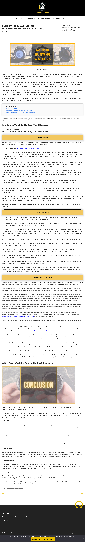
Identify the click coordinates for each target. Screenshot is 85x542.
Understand (36, 539)
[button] (68, 18)
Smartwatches (31, 18)
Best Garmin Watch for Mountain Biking (29, 148)
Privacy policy (48, 539)
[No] (83, 538)
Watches (19, 18)
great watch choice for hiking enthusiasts (35, 331)
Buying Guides (7, 488)
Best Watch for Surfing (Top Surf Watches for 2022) (66, 494)
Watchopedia (61, 18)
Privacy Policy (69, 533)
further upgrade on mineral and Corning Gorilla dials (18, 317)
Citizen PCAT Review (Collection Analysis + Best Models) (19, 494)
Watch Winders (46, 18)
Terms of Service (79, 533)
